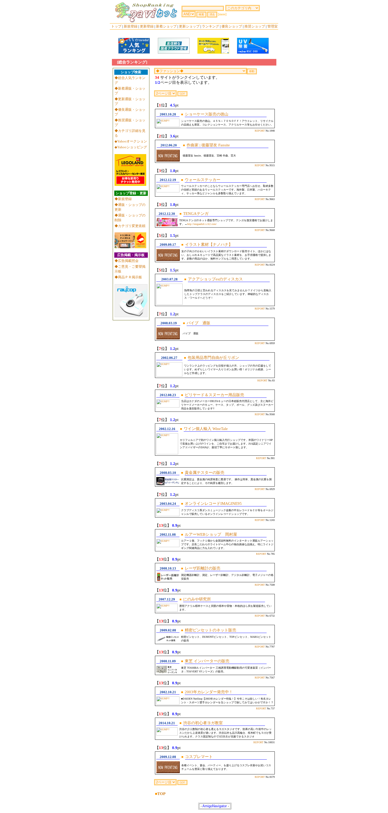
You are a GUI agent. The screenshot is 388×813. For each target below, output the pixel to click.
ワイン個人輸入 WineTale (206, 429)
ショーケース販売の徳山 (206, 114)
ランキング (210, 26)
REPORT (260, 130)
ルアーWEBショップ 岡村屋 (211, 534)
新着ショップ (166, 26)
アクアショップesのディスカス (215, 279)
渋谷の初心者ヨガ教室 (203, 723)
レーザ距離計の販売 (202, 568)
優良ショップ (231, 26)
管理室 (272, 26)
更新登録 (147, 26)
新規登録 (131, 26)
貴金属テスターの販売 (204, 472)
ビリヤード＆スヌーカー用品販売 (214, 395)
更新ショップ (189, 26)
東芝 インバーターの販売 (207, 661)
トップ (116, 26)
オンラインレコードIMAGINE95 (213, 503)
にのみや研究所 (197, 599)
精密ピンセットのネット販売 (210, 630)
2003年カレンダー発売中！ (209, 692)
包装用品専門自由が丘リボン (213, 357)
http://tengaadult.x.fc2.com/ (202, 224)
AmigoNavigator (214, 806)
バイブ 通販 (198, 323)
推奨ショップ (254, 26)
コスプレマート (199, 757)
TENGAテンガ (196, 213)
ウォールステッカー (202, 180)
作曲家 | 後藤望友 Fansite (208, 145)
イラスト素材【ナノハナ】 (209, 244)
